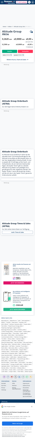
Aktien (10, 26)
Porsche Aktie (12, 360)
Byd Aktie (20, 340)
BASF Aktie (11, 335)
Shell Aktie (20, 371)
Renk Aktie (4, 348)
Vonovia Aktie (5, 364)
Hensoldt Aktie (14, 350)
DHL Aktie (4, 335)
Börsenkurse (4, 320)
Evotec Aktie (12, 370)
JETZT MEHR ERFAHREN (17, 309)
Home (4, 26)
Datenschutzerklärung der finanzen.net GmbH (12, 434)
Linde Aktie (4, 370)
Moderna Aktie (23, 351)
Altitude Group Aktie (19, 26)
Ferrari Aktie (4, 350)
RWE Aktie (22, 353)
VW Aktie (14, 340)
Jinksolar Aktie (26, 344)
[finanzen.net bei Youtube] (11, 376)
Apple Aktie (4, 346)
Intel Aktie (13, 368)
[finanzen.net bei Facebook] (8, 376)
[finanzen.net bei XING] (23, 376)
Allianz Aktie (11, 339)
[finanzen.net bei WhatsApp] (27, 376)
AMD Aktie (13, 357)
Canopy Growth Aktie (16, 364)
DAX (19, 320)
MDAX (3, 322)
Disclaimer (26, 388)
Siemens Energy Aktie (20, 337)
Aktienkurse (13, 320)
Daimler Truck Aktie (21, 346)
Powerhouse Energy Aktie (15, 326)
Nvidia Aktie (26, 331)
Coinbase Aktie (27, 355)
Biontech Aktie (16, 344)
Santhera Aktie (22, 329)
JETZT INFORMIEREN (17, 283)
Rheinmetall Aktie (6, 333)
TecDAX (8, 322)
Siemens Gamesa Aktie (15, 324)
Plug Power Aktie (6, 344)
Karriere (3, 385)
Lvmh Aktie (4, 371)
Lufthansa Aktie (5, 340)
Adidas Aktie (23, 366)
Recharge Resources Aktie (8, 329)
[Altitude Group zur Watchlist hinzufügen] (31, 31)
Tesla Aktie (16, 333)
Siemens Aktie (20, 339)
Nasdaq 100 (22, 322)
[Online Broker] (9, 3)
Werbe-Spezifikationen (16, 388)
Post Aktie (4, 326)
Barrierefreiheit (27, 396)
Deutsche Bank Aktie (7, 342)
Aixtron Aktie (28, 370)
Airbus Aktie (4, 359)
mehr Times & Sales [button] (17, 232)
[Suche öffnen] (29, 2)
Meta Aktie (4, 360)
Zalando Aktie (27, 364)
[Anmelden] (32, 2)
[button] (21, 2)
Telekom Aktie (5, 351)
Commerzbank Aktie (7, 337)
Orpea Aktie (27, 324)
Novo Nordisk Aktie (6, 355)
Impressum (26, 383)
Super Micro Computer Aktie (9, 353)
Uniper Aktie (12, 371)
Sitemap (3, 390)
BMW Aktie (13, 359)
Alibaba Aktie (21, 368)
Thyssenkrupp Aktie (22, 359)
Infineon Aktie (17, 355)
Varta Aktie (22, 362)
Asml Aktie (20, 370)
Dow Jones (15, 322)
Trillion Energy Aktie (7, 331)
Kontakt (3, 383)
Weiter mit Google (17, 423)
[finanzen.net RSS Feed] (30, 376)
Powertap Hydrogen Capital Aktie (10, 328)
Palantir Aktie (5, 357)
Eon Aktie (29, 362)
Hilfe (13, 383)
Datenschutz (26, 385)
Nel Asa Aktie (18, 342)
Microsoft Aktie (27, 342)
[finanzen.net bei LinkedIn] (19, 376)
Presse (3, 388)
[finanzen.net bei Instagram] (4, 376)
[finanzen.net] (9, 1)
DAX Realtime (25, 320)
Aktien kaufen (29, 371)
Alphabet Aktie (22, 357)
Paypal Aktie (22, 350)
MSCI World (4, 324)
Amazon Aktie (18, 331)
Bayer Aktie (23, 333)
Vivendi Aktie (14, 351)
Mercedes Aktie (13, 348)
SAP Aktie (12, 346)
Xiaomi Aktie (13, 362)
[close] (32, 406)
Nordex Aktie (5, 368)
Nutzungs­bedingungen (26, 390)
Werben (14, 385)
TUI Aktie (3, 339)
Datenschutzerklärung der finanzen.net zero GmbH (13, 436)
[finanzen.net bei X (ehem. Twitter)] (15, 376)
